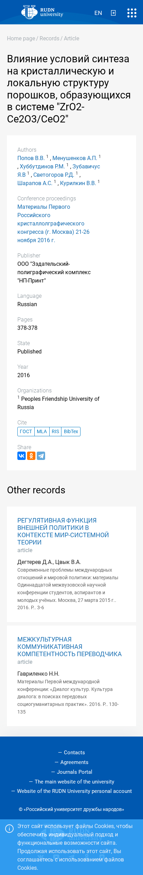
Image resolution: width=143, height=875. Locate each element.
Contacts (74, 752)
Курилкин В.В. (78, 183)
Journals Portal (74, 772)
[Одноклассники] (31, 456)
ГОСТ (26, 432)
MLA (42, 432)
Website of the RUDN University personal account (74, 791)
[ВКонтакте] (21, 456)
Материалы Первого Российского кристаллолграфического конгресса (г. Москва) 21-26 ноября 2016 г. (53, 224)
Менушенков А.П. (74, 158)
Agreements (74, 762)
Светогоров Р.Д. (53, 175)
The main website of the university (74, 782)
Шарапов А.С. (34, 183)
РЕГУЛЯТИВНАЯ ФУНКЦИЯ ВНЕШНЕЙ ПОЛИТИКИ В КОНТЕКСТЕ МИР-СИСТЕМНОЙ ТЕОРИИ (63, 531)
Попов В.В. (31, 158)
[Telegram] (41, 456)
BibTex (71, 432)
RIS (55, 432)
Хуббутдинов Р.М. (42, 166)
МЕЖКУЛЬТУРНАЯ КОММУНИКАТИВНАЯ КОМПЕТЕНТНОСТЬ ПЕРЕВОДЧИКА (69, 647)
